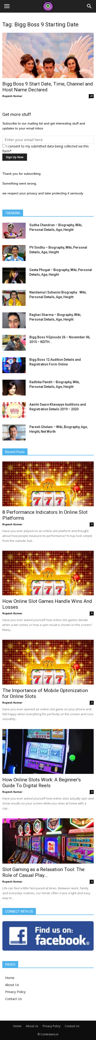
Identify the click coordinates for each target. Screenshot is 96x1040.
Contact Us (13, 999)
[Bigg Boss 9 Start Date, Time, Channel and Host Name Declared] (48, 55)
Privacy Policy (15, 992)
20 (91, 96)
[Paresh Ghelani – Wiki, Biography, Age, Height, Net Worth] (14, 433)
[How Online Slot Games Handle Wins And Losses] (48, 573)
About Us (12, 985)
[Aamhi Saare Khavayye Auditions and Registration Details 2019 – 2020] (14, 410)
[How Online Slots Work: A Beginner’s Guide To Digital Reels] (48, 751)
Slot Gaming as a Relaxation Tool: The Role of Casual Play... (43, 872)
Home (9, 978)
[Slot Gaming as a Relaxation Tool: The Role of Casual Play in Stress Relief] (48, 841)
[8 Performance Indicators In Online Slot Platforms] (48, 483)
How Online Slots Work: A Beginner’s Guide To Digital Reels (41, 782)
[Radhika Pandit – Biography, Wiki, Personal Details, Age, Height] (14, 388)
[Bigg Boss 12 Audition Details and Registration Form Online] (14, 365)
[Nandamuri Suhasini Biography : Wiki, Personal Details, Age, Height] (14, 298)
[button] (89, 6)
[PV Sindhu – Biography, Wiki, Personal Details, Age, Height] (14, 253)
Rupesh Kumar (12, 96)
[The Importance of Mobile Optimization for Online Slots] (48, 662)
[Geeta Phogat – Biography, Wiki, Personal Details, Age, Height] (14, 276)
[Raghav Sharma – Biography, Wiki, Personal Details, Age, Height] (14, 320)
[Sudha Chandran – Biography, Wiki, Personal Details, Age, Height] (14, 231)
